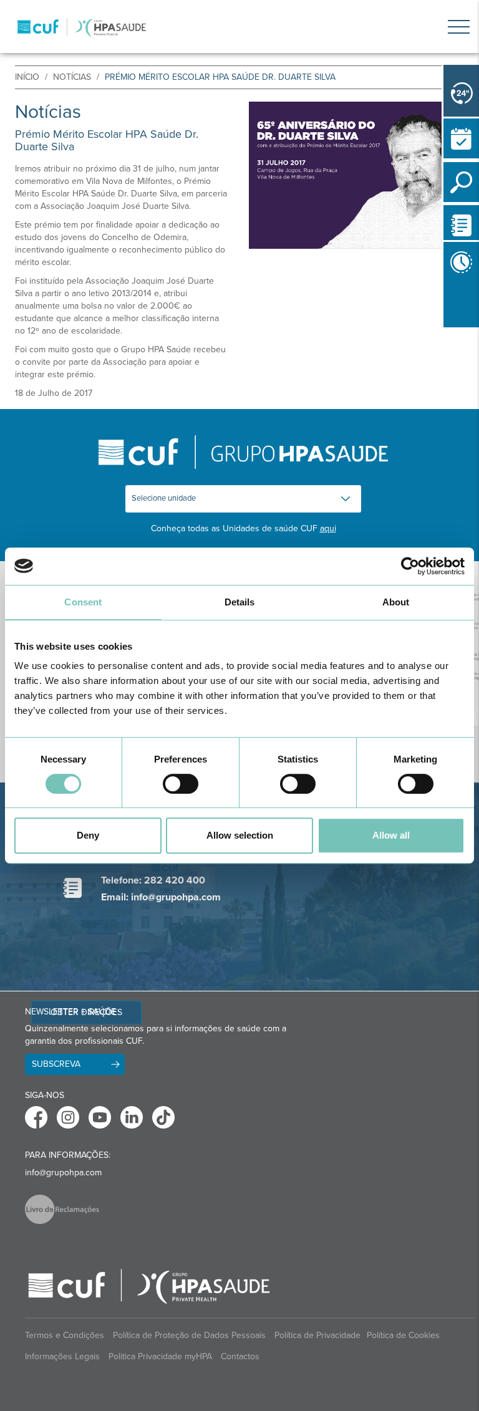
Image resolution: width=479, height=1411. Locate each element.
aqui (328, 528)
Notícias (72, 77)
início (27, 77)
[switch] (180, 784)
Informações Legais (62, 1356)
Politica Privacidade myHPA (160, 1356)
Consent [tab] (83, 602)
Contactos (240, 1356)
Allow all (391, 835)
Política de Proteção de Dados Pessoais (189, 1335)
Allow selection (239, 835)
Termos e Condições (64, 1335)
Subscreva (56, 1064)
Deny (88, 835)
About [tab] (396, 602)
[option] (356, 175)
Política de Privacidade (317, 1335)
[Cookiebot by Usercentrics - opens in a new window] (410, 566)
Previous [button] (446, 330)
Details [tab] (240, 602)
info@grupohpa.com (63, 1172)
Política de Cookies (403, 1335)
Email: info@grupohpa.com (161, 897)
